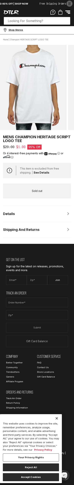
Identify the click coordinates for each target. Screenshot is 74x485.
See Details (41, 172)
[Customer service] (52, 12)
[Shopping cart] (60, 12)
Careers (10, 376)
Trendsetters (13, 372)
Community (12, 367)
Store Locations (45, 372)
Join (57, 280)
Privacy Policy (43, 449)
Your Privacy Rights (31, 457)
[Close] (57, 418)
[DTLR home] (11, 12)
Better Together (14, 362)
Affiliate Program (14, 381)
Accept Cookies (31, 477)
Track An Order (13, 398)
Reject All (31, 467)
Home (5, 39)
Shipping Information (17, 407)
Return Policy (13, 403)
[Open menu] (67, 12)
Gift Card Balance (37, 341)
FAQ (39, 362)
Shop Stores (16, 29)
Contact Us (43, 367)
